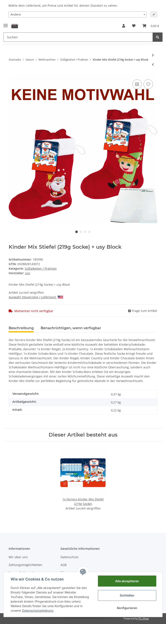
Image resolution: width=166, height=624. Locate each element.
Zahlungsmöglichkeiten (25, 565)
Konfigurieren (127, 608)
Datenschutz (70, 557)
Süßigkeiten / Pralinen (41, 268)
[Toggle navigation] (5, 23)
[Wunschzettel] (134, 25)
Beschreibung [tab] (21, 328)
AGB (64, 565)
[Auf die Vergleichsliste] (137, 84)
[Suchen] (158, 37)
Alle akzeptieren (127, 581)
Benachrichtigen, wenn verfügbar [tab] (71, 328)
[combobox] (77, 14)
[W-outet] (14, 26)
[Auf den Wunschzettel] (148, 84)
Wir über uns (18, 557)
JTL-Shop (143, 618)
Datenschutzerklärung (37, 610)
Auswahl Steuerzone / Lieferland (32, 297)
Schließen (127, 595)
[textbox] (78, 14)
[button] (124, 25)
